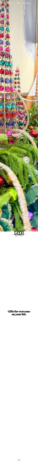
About (9, 3)
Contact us (26, 3)
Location (17, 3)
